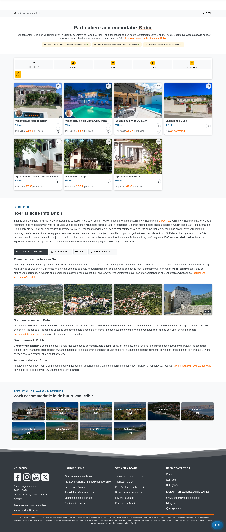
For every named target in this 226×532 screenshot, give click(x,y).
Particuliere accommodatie (129, 492)
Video (81, 252)
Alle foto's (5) (62, 252)
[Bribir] (38, 299)
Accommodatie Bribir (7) (32, 252)
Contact (170, 474)
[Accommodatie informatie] (58, 125)
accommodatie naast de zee (29, 334)
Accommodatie (26, 13)
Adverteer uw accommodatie (184, 498)
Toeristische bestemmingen (130, 476)
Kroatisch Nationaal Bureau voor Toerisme (88, 481)
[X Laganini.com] (45, 477)
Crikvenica (164, 220)
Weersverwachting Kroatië (79, 476)
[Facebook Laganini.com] (17, 477)
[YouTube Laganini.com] (36, 477)
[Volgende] (56, 100)
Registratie (175, 508)
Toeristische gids (124, 481)
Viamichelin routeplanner (78, 498)
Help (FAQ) (172, 485)
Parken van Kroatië (75, 487)
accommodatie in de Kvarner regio (192, 365)
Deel (208, 13)
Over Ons (171, 480)
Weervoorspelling (104, 252)
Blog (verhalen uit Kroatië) (129, 487)
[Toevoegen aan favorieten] (58, 86)
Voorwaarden (21, 510)
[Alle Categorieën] (18, 74)
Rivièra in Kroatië (124, 498)
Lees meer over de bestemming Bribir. (146, 38)
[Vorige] (19, 100)
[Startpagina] (15, 13)
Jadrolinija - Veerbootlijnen (79, 492)
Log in (171, 503)
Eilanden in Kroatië (125, 503)
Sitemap (34, 510)
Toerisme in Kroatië (75, 503)
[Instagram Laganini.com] (26, 477)
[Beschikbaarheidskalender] (58, 131)
